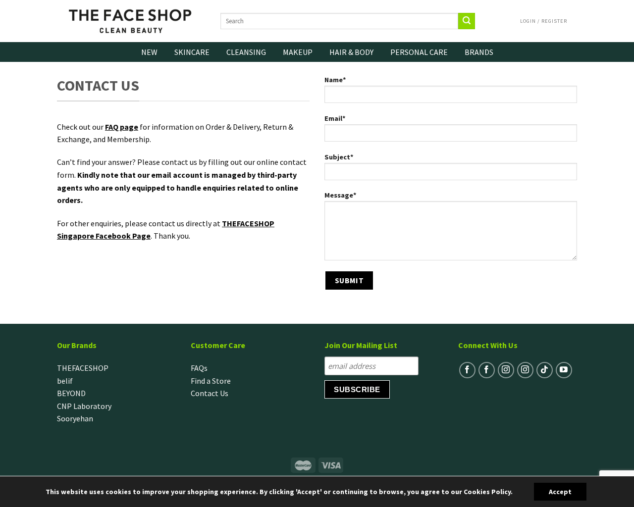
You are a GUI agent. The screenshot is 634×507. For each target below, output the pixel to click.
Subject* (339, 156)
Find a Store (211, 381)
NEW (149, 52)
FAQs (199, 368)
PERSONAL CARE (419, 52)
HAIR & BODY (351, 52)
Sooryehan (75, 418)
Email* (335, 118)
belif (65, 381)
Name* (335, 79)
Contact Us (209, 393)
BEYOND (71, 393)
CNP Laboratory (84, 406)
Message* (340, 195)
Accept (560, 491)
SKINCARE (192, 52)
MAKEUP (298, 52)
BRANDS (479, 52)
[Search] (466, 21)
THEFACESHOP (82, 368)
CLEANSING (246, 52)
